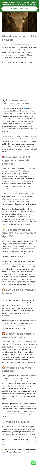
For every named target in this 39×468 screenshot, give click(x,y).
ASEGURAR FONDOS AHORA (19, 8)
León (25, 108)
